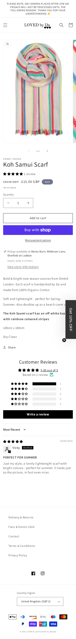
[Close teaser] (64, 340)
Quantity (8, 194)
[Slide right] (47, 151)
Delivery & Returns (21, 517)
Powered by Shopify (47, 631)
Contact (13, 536)
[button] (5, 25)
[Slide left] (28, 151)
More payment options (38, 240)
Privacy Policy (17, 555)
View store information (23, 267)
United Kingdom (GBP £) (36, 601)
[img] (13, 441)
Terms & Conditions (21, 546)
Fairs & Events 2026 (21, 527)
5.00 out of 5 (49, 370)
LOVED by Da (32, 631)
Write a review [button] (38, 414)
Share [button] (12, 347)
